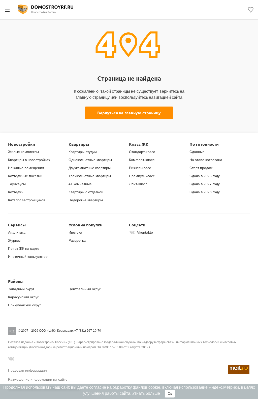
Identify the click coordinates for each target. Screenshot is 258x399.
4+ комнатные (80, 184)
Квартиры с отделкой (86, 192)
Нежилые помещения (26, 168)
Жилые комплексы (23, 152)
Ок (170, 393)
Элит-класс (138, 184)
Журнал (14, 240)
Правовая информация (27, 370)
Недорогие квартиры (86, 200)
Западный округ (21, 289)
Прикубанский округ (24, 305)
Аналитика (16, 232)
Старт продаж (200, 168)
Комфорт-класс (141, 160)
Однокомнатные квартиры (90, 160)
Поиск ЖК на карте (23, 248)
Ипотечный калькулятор (28, 257)
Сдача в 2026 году (204, 176)
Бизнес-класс (140, 168)
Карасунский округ (23, 297)
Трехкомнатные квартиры (90, 176)
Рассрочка (77, 240)
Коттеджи (15, 192)
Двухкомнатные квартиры (90, 168)
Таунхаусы (17, 184)
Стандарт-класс (142, 152)
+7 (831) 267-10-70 (87, 330)
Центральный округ (85, 289)
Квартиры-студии (83, 152)
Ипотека (75, 232)
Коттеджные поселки (25, 176)
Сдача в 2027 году (204, 184)
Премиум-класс (142, 176)
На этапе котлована (205, 160)
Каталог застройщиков (26, 200)
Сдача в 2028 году (204, 192)
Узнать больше (146, 393)
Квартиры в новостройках (29, 160)
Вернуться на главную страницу (129, 112)
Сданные (197, 152)
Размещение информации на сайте (38, 379)
